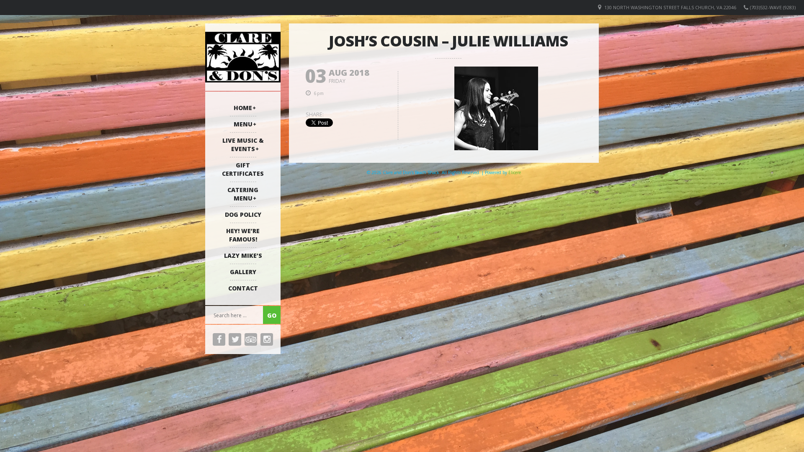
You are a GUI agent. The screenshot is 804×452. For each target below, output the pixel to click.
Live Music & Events (243, 144)
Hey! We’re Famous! (243, 235)
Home (243, 108)
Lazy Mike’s (243, 255)
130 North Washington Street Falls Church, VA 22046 (670, 7)
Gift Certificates (243, 169)
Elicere (514, 172)
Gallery (243, 272)
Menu (243, 124)
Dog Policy (243, 214)
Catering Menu (242, 194)
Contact (243, 288)
